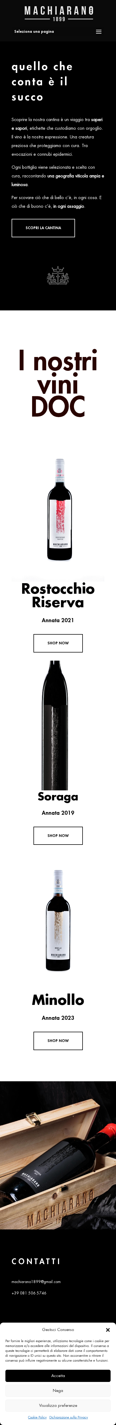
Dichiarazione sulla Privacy (68, 1417)
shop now (58, 643)
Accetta (58, 1376)
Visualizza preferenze (58, 1406)
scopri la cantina (43, 228)
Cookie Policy (37, 1417)
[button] (108, 1330)
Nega (58, 1391)
